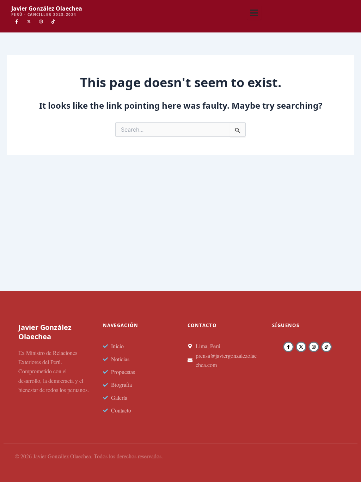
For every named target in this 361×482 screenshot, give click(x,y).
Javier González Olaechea (46, 8)
